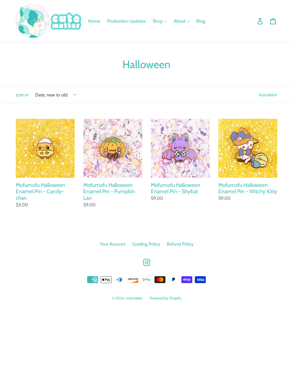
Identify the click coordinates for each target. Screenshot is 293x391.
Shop (158, 21)
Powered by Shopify (165, 298)
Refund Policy (180, 244)
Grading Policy (146, 244)
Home (94, 21)
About (180, 21)
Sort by (22, 95)
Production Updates (126, 21)
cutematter (134, 298)
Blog (200, 21)
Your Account (112, 244)
